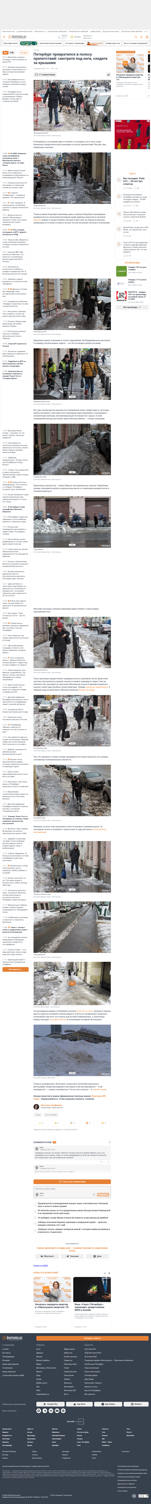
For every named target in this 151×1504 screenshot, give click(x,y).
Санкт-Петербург (51, 1115)
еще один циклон (58, 1019)
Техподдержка (8, 1357)
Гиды (38, 1375)
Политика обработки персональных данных (132, 1470)
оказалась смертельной (97, 687)
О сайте (5, 1349)
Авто (38, 1349)
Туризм (67, 1379)
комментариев (47, 75)
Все (5, 53)
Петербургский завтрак (132, 31)
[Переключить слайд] (38, 304)
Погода (37, 1115)
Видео (39, 1364)
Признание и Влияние (78, 31)
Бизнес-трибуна (42, 1360)
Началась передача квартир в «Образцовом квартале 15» (52, 1306)
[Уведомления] (141, 37)
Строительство (70, 1372)
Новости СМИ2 (41, 1265)
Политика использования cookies (128, 1477)
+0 (101, 1162)
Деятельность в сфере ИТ (126, 1484)
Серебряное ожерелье (57, 31)
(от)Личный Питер (25, 31)
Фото (66, 1394)
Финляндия (69, 1387)
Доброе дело (41, 1383)
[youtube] (57, 1410)
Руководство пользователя (126, 1487)
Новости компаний (46, 1272)
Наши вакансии (9, 1372)
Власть (39, 1372)
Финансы (68, 1383)
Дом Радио (89, 1379)
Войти (42, 1195)
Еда (37, 1387)
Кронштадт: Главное (93, 1383)
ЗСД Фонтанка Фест (111, 31)
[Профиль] (147, 37)
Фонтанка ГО (40, 31)
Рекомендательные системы (127, 1480)
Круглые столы (91, 1387)
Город (38, 1379)
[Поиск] (136, 37)
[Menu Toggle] (4, 37)
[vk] (51, 1410)
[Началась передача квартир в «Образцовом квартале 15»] (52, 1289)
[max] (38, 1410)
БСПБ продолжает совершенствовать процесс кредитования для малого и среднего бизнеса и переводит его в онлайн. (91, 1316)
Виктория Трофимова (51, 1105)
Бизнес (39, 1357)
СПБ (12, 53)
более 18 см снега (85, 1011)
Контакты (6, 1353)
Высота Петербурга (93, 1390)
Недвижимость (42, 1394)
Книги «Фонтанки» (92, 1372)
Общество (68, 1353)
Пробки (76, 37)
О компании (7, 1368)
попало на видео (87, 690)
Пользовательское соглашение (128, 1466)
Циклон (37, 220)
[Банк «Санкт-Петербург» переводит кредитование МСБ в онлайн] (92, 1289)
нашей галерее (99, 1089)
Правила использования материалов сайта (132, 1473)
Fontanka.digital (91, 1375)
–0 (108, 1162)
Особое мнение (70, 1357)
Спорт (66, 1368)
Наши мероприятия (10, 1364)
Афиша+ (39, 1353)
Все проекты (90, 1394)
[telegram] (44, 1410)
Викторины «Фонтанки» (46, 1368)
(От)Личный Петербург (94, 1364)
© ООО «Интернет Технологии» (61, 1495)
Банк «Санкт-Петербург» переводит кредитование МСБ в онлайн (89, 1307)
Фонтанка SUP (8, 31)
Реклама (6, 1360)
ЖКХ (38, 1390)
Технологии (69, 1375)
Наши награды (122, 1491)
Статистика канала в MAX (13, 1375)
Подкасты (68, 1360)
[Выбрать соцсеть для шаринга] (108, 74)
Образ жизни (69, 1349)
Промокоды (132, 262)
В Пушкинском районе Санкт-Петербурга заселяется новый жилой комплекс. (49, 1312)
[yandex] (63, 1410)
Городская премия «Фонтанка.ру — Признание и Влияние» (109, 1360)
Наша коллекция (92, 1368)
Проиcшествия (70, 1364)
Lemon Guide (95, 31)
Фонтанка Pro (90, 1349)
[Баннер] (28, 43)
